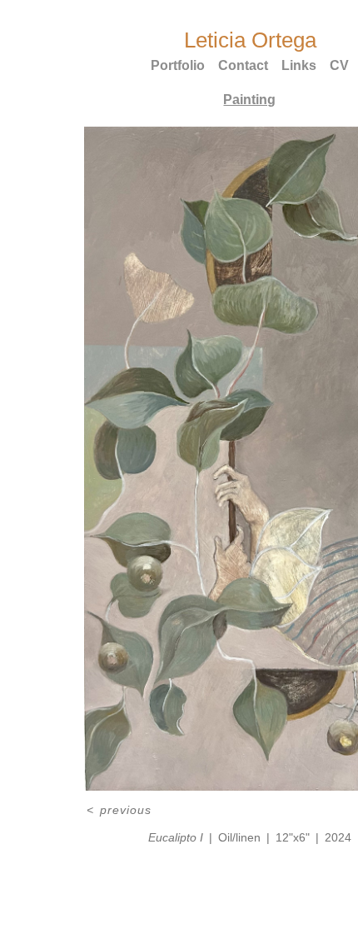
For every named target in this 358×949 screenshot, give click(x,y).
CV (339, 65)
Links (298, 65)
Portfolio (178, 65)
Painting (249, 99)
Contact (243, 65)
